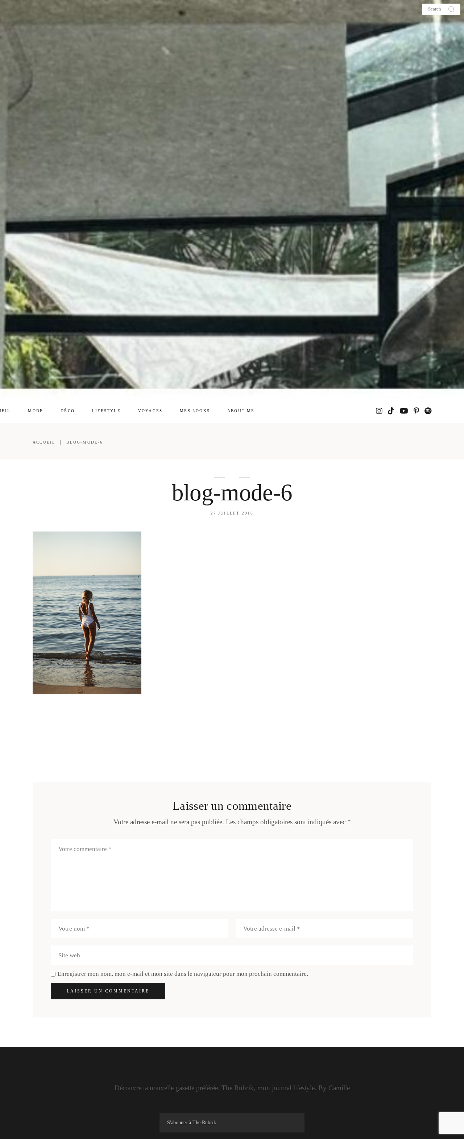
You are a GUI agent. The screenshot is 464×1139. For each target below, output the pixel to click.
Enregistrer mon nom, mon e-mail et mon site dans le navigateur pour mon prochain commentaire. (183, 973)
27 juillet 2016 (232, 513)
